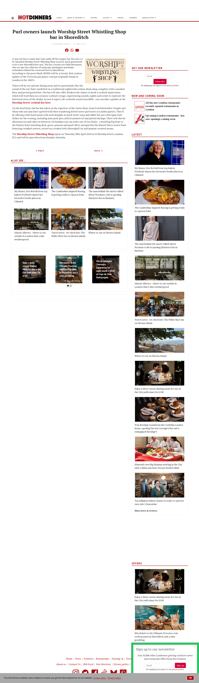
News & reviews (75, 18)
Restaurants (102, 658)
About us (61, 664)
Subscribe (160, 81)
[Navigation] (13, 18)
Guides (106, 18)
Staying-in (117, 658)
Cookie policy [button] (99, 678)
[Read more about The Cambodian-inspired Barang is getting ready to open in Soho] (68, 178)
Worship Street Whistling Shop (35, 134)
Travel (120, 18)
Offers (94, 18)
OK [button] (190, 678)
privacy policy (173, 85)
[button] (61, 50)
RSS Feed (88, 664)
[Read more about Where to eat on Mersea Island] (105, 219)
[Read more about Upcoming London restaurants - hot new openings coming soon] (139, 119)
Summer (133, 18)
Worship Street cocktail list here (31, 102)
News (78, 658)
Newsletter (148, 18)
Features (88, 658)
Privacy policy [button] (114, 678)
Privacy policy (121, 664)
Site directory (103, 664)
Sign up (180, 665)
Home (59, 18)
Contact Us (75, 664)
